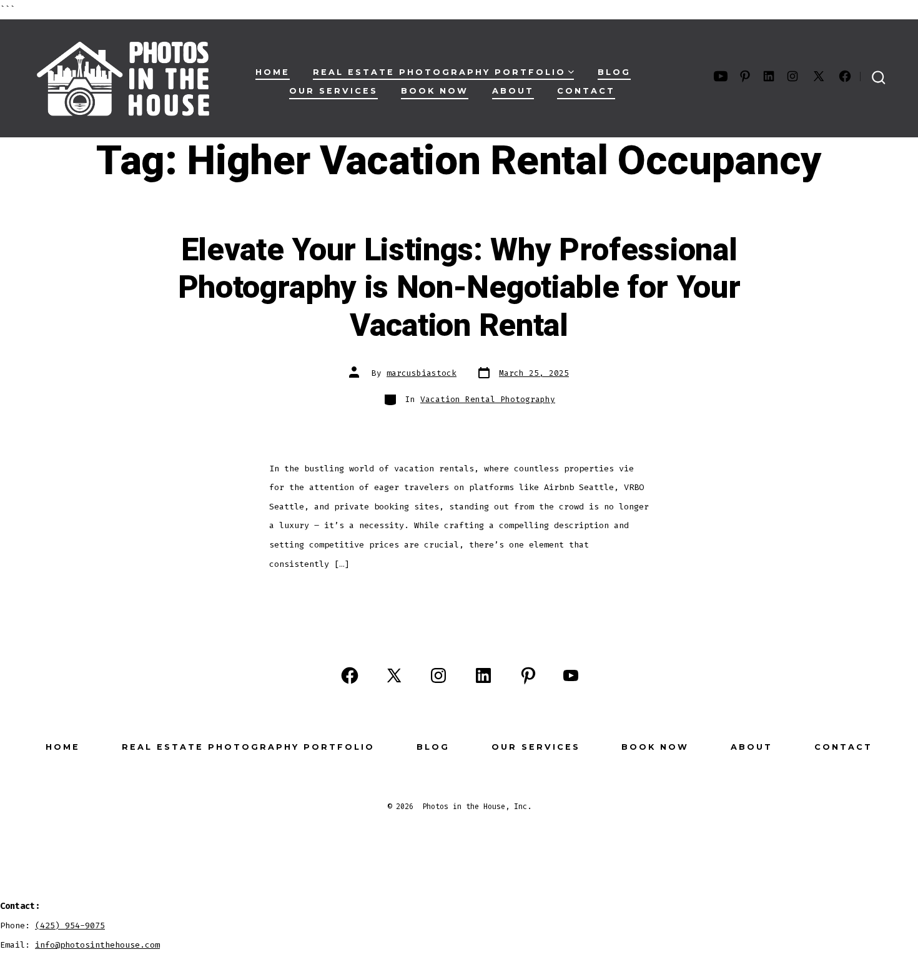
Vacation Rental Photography (487, 399)
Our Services (333, 91)
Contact (586, 91)
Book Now (434, 91)
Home (272, 72)
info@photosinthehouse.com (97, 945)
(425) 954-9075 (70, 925)
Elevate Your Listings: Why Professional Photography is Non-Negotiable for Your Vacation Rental (459, 288)
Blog (614, 72)
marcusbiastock (422, 373)
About (513, 91)
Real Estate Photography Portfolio (439, 72)
